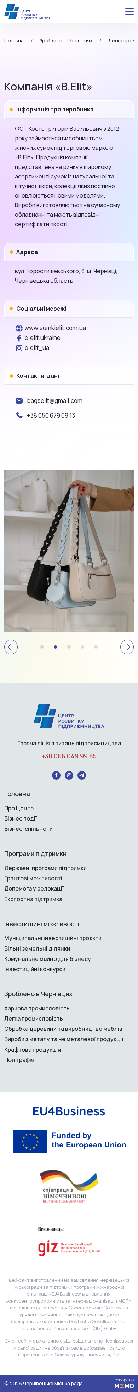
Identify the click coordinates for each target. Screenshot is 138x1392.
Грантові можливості (33, 878)
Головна (17, 794)
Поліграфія (19, 1060)
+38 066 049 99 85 (69, 756)
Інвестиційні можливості (41, 924)
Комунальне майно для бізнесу (47, 959)
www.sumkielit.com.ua (54, 328)
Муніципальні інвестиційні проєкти (53, 938)
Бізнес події (20, 818)
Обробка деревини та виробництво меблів (63, 1029)
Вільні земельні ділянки (37, 948)
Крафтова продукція (32, 1049)
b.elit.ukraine (42, 338)
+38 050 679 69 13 (51, 415)
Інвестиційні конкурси (34, 969)
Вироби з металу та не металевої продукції (63, 1039)
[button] (11, 647)
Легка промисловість (33, 1018)
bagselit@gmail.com (54, 401)
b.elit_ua (36, 347)
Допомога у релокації (34, 888)
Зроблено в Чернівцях (38, 994)
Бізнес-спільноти (28, 829)
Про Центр (19, 808)
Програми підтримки (35, 854)
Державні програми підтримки (45, 868)
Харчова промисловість (37, 1008)
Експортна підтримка (33, 899)
